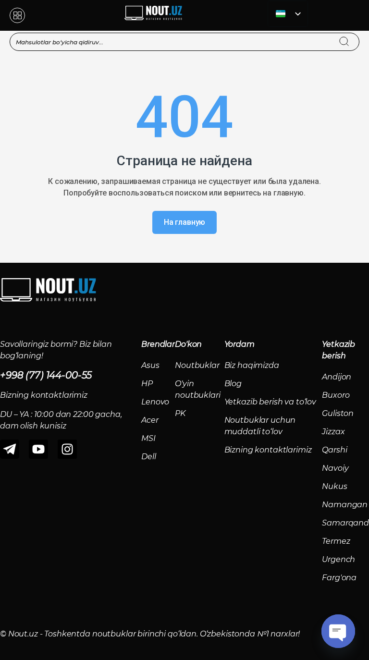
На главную (185, 222)
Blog (233, 383)
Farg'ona (339, 577)
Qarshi (334, 449)
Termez (336, 541)
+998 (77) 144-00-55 (46, 375)
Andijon (336, 376)
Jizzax (333, 431)
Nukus (334, 486)
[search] (353, 35)
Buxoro (335, 395)
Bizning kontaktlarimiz (268, 449)
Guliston (338, 413)
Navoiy (335, 468)
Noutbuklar (197, 365)
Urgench (338, 559)
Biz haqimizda (251, 365)
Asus (150, 365)
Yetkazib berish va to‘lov (270, 401)
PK (180, 413)
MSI (148, 438)
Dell (148, 456)
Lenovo (155, 401)
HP (147, 383)
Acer (149, 420)
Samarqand (345, 522)
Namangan (345, 504)
